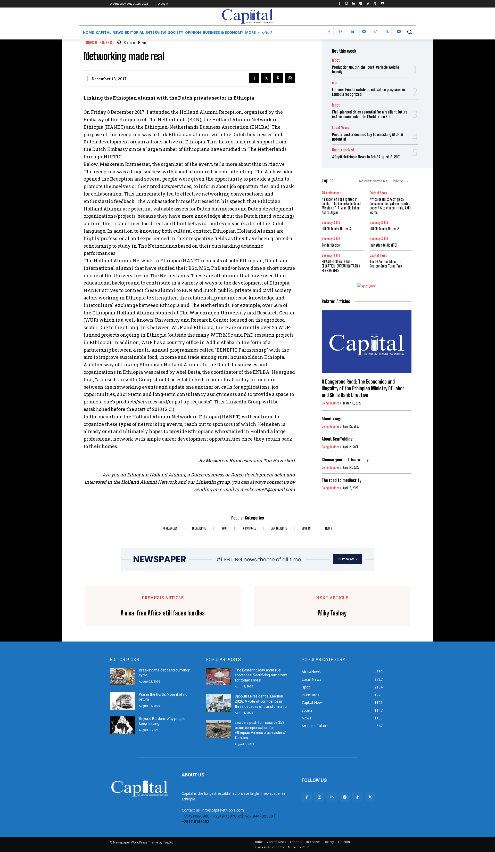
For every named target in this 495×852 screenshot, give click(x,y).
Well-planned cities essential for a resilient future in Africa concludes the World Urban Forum (369, 114)
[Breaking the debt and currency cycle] (122, 676)
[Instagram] (346, 4)
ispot (336, 60)
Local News (340, 127)
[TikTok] (368, 4)
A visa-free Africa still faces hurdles (163, 613)
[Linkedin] (354, 4)
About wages (333, 418)
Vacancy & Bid (331, 222)
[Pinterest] (278, 78)
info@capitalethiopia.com (223, 810)
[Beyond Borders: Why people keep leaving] (122, 725)
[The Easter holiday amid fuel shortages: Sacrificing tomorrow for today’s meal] (218, 676)
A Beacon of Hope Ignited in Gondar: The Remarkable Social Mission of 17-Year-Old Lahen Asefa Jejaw (341, 205)
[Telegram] (361, 4)
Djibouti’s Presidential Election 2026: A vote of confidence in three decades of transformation (261, 701)
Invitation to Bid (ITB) (383, 245)
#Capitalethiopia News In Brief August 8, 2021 (366, 157)
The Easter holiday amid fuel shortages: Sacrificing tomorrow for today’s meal (261, 675)
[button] (409, 32)
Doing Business (98, 42)
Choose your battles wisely (345, 459)
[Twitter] (375, 4)
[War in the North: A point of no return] (122, 701)
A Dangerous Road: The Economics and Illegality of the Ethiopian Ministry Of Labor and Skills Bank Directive (363, 388)
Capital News (378, 193)
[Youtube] (382, 4)
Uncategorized (343, 150)
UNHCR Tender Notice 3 (336, 229)
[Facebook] (339, 4)
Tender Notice (331, 245)
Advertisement (372, 180)
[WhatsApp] (290, 78)
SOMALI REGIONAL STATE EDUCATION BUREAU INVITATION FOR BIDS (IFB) (341, 266)
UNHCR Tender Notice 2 (384, 229)
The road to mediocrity (341, 480)
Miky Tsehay (332, 613)
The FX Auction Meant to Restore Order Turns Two (386, 263)
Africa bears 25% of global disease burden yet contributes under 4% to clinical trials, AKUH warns (390, 205)
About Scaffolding (337, 439)
